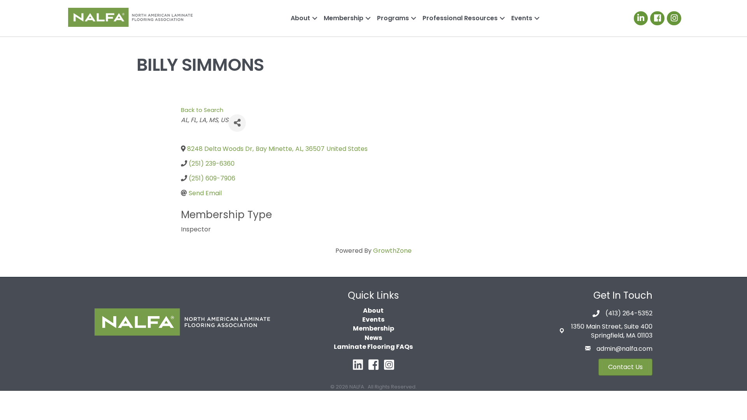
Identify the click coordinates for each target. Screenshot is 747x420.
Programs (393, 18)
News (373, 337)
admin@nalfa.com (624, 348)
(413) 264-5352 (628, 313)
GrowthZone (392, 250)
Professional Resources (460, 18)
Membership (343, 18)
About (300, 18)
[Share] (237, 123)
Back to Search (202, 110)
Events (521, 18)
